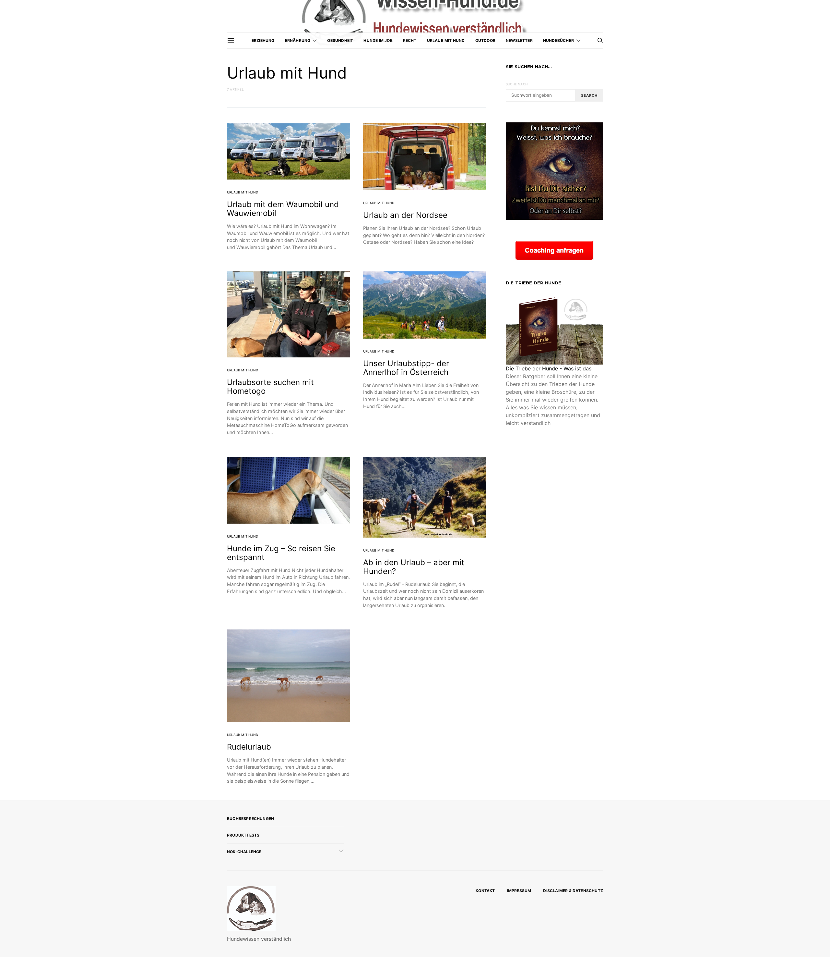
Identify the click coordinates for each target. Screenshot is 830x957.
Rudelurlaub (249, 747)
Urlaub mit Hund (446, 40)
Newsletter (519, 40)
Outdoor (485, 40)
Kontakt (485, 890)
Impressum (519, 890)
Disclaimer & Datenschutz (573, 890)
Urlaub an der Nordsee (405, 215)
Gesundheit (340, 40)
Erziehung (263, 40)
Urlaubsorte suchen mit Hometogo (270, 387)
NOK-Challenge (244, 851)
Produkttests (243, 835)
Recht (410, 40)
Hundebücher (558, 40)
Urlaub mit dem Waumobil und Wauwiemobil (283, 209)
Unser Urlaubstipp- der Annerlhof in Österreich (406, 368)
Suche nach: (517, 84)
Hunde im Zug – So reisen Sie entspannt (281, 553)
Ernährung (298, 40)
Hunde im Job (377, 40)
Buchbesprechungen (250, 818)
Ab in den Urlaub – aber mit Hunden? (413, 567)
